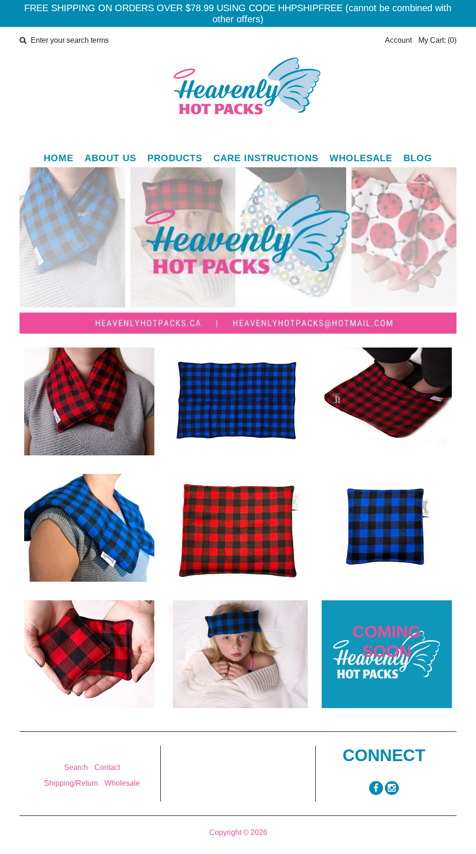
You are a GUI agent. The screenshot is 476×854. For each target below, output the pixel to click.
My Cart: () (437, 40)
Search (76, 767)
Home (58, 158)
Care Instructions (265, 158)
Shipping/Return (71, 783)
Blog (417, 158)
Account (398, 40)
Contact (107, 767)
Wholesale (361, 158)
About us (110, 158)
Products (174, 158)
